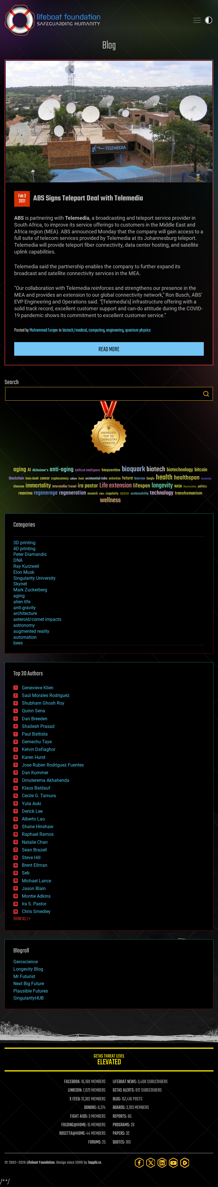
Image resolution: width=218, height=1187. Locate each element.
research (92, 494)
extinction (115, 479)
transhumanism (188, 493)
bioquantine (111, 470)
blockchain (16, 478)
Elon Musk (23, 572)
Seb (26, 873)
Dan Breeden (34, 718)
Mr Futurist (24, 976)
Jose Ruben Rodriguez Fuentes (53, 765)
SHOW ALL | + (22, 919)
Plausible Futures (30, 991)
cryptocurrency (60, 479)
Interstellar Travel (64, 487)
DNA (17, 560)
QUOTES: (119, 1142)
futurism (139, 479)
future (127, 478)
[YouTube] (173, 1163)
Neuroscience (189, 487)
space (124, 493)
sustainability (139, 494)
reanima (25, 493)
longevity (162, 485)
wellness (110, 500)
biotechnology (180, 470)
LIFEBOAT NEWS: (125, 1082)
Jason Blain (34, 888)
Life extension (115, 485)
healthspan (187, 478)
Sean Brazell (34, 850)
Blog (109, 46)
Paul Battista (35, 734)
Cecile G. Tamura (39, 795)
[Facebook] (139, 1163)
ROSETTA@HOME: (72, 1133)
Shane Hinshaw (37, 826)
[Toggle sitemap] (197, 20)
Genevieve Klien (37, 687)
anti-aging (62, 469)
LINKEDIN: (75, 1090)
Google (150, 479)
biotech (155, 469)
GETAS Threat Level (109, 1060)
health (164, 478)
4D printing (24, 548)
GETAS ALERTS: (124, 1090)
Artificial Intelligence (87, 470)
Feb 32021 (22, 199)
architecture (25, 613)
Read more (109, 349)
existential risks (96, 479)
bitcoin (200, 470)
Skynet (20, 584)
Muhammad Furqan (44, 330)
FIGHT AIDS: (79, 1116)
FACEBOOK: (72, 1082)
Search (206, 394)
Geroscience (25, 961)
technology (161, 493)
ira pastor (88, 486)
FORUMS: (94, 1142)
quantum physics (138, 330)
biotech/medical (74, 330)
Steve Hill (31, 857)
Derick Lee (32, 811)
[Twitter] (150, 1163)
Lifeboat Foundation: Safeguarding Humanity (95, 20)
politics (202, 487)
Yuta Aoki (31, 803)
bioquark (133, 469)
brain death (32, 479)
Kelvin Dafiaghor (38, 749)
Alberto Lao (33, 819)
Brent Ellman (34, 865)
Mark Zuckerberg (30, 590)
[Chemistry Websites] (109, 429)
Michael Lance (36, 881)
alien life (21, 601)
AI (29, 470)
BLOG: (117, 1099)
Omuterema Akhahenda (45, 780)
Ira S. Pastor (34, 904)
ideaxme (18, 487)
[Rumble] (184, 1163)
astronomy (24, 625)
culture (73, 478)
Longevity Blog (28, 969)
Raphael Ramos (38, 834)
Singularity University (34, 578)
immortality (38, 485)
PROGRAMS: (121, 1125)
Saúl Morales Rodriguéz (46, 695)
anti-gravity (24, 607)
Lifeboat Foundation (40, 1162)
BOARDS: (119, 1107)
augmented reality (31, 631)
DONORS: (90, 1107)
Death (81, 478)
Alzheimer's (40, 470)
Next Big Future (28, 983)
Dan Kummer (35, 772)
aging (19, 469)
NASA (178, 486)
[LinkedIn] (162, 1163)
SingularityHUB (28, 998)
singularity (112, 494)
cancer (45, 478)
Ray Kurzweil (26, 566)
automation (25, 637)
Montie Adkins (36, 896)
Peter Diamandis (30, 554)
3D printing (24, 542)
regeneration (72, 493)
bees (18, 643)
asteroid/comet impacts (37, 619)
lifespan (141, 486)
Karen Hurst (33, 757)
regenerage (46, 493)
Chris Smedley (36, 911)
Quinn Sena (33, 710)
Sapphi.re (94, 1162)
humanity (206, 479)
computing (96, 330)
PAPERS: (119, 1133)
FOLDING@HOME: (74, 1125)
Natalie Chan (35, 842)
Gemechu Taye (37, 741)
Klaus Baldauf (36, 788)
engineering (114, 330)
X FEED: (75, 1099)
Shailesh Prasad (38, 726)
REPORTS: (120, 1116)
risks (101, 493)
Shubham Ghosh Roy (43, 703)
